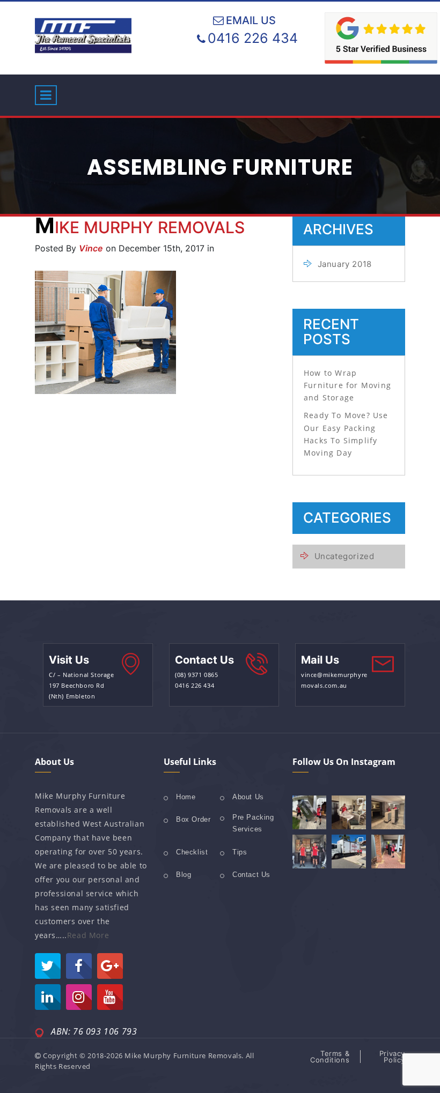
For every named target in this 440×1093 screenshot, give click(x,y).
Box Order (193, 819)
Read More (88, 935)
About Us (248, 797)
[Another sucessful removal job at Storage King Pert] (309, 851)
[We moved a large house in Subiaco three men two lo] (309, 812)
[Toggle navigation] (46, 95)
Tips (239, 852)
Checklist (192, 852)
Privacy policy (392, 1056)
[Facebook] (79, 966)
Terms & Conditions (329, 1056)
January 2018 (345, 264)
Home (185, 797)
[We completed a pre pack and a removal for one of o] (348, 812)
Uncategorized (344, 556)
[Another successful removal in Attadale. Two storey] (348, 851)
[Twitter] (48, 966)
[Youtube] (110, 997)
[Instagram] (79, 997)
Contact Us (251, 875)
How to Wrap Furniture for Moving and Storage (347, 385)
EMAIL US (251, 20)
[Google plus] (110, 966)
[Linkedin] (48, 997)
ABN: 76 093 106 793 (94, 1031)
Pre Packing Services (253, 823)
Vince (91, 248)
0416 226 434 (253, 38)
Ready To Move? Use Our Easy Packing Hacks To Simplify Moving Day (346, 434)
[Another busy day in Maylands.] (388, 851)
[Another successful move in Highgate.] (388, 812)
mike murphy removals (140, 227)
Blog (183, 875)
